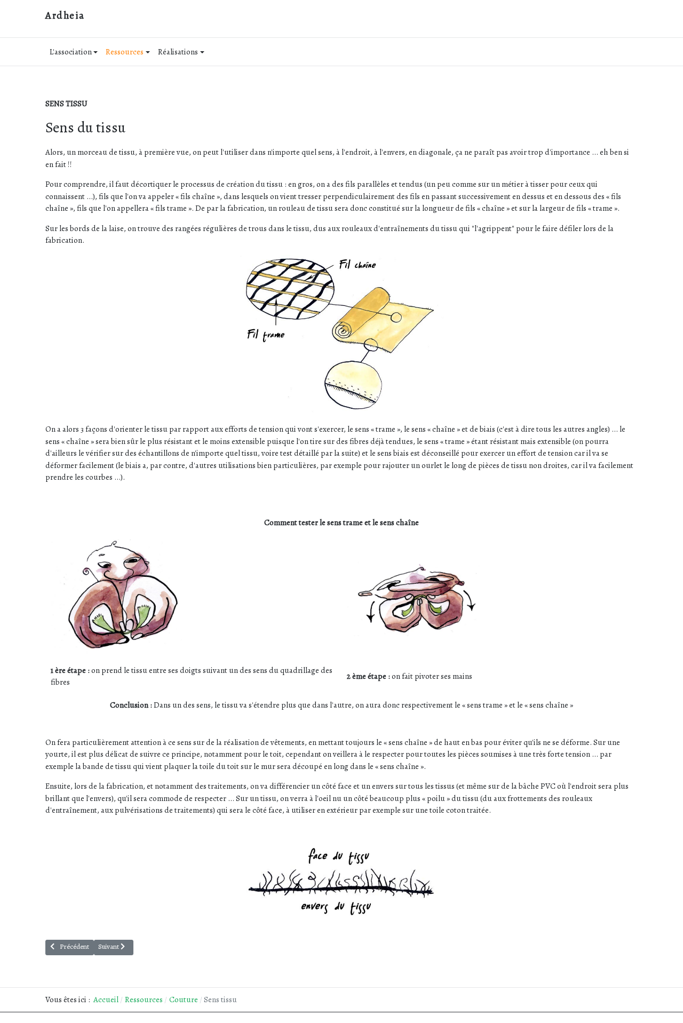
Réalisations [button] (178, 51)
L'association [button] (71, 51)
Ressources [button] (125, 51)
